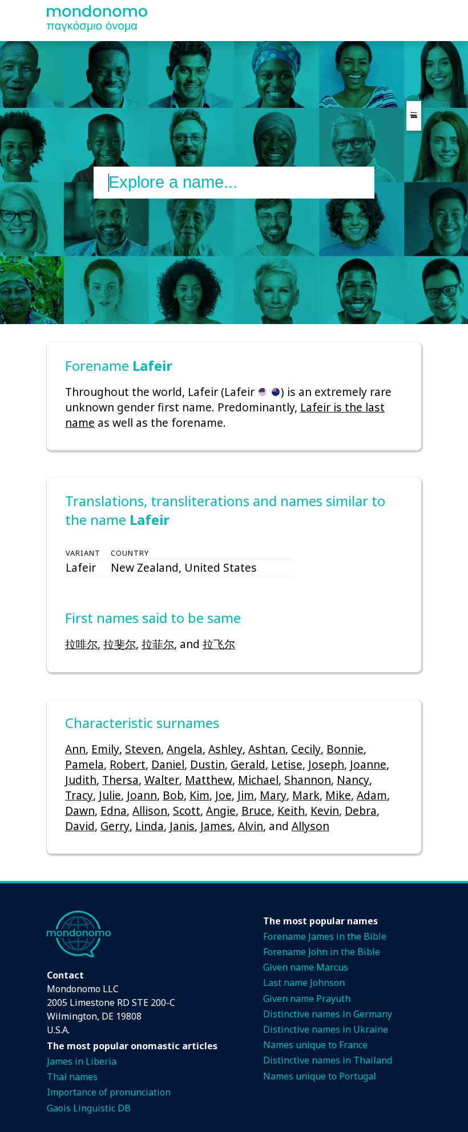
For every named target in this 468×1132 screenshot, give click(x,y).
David (80, 826)
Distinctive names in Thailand (327, 1060)
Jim (245, 795)
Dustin (207, 764)
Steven (143, 749)
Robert (128, 764)
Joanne (368, 764)
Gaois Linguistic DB (89, 1108)
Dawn (80, 810)
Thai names (72, 1076)
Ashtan (266, 749)
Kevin (324, 810)
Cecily (306, 749)
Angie (221, 810)
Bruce (256, 810)
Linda (149, 826)
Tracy (79, 795)
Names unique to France (315, 1044)
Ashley (225, 749)
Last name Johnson (304, 982)
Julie (110, 795)
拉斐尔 (119, 644)
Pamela (84, 764)
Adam (372, 795)
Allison (149, 810)
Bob (173, 795)
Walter (161, 779)
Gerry (115, 826)
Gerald (248, 764)
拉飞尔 (219, 644)
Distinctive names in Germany (327, 1014)
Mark (306, 795)
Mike (338, 795)
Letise (286, 764)
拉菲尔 (158, 644)
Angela (185, 749)
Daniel (167, 764)
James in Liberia (81, 1061)
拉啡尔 (81, 644)
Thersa (120, 779)
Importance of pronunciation (109, 1092)
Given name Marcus (305, 967)
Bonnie (345, 749)
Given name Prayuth (306, 998)
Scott (186, 810)
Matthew (208, 779)
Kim (199, 795)
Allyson (310, 826)
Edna (113, 810)
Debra (361, 810)
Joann (142, 795)
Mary (273, 795)
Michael (258, 779)
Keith (291, 810)
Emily (105, 749)
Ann (75, 749)
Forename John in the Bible (321, 951)
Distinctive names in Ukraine (325, 1029)
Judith (80, 779)
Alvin (250, 826)
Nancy (353, 779)
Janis (182, 826)
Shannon (307, 779)
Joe (223, 795)
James (216, 826)
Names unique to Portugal (319, 1076)
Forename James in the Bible (324, 936)
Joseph (326, 764)
